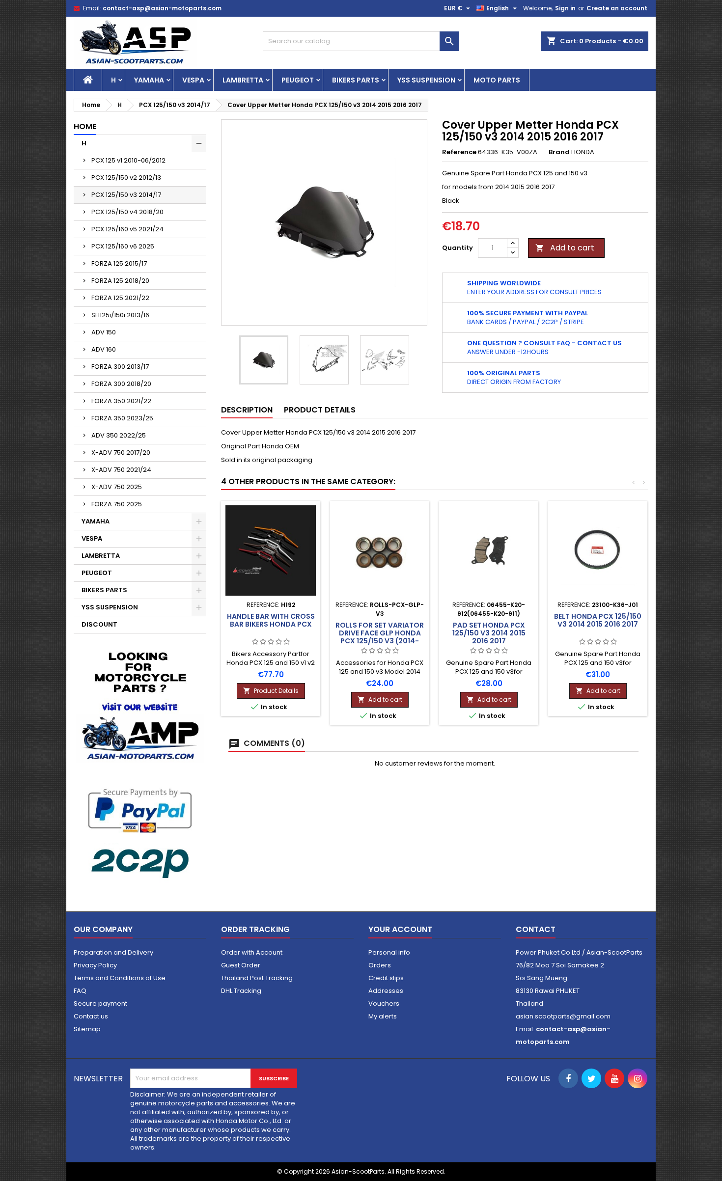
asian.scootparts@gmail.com (563, 1016)
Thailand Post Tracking (257, 978)
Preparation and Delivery (113, 952)
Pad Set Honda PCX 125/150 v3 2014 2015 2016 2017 (489, 633)
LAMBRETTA (242, 80)
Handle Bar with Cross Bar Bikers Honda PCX (271, 620)
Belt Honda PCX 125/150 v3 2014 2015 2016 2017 (597, 620)
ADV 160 (103, 349)
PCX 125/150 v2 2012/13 (126, 177)
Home (85, 126)
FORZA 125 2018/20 (120, 280)
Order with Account (251, 952)
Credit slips (386, 978)
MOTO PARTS (496, 80)
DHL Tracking (241, 990)
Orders (379, 965)
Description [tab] (247, 409)
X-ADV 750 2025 (116, 487)
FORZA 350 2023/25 (122, 418)
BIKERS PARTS (355, 80)
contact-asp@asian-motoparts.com (162, 8)
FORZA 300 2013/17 (120, 366)
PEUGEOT (297, 80)
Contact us (91, 1016)
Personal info (389, 952)
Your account (400, 929)
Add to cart (564, 247)
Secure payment (100, 1003)
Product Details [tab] (320, 409)
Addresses (385, 990)
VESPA (193, 80)
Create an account (616, 8)
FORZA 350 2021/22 (121, 401)
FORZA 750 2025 (116, 504)
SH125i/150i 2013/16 (120, 315)
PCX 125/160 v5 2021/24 (127, 229)
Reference (459, 152)
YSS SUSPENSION (426, 80)
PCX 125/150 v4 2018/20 (127, 212)
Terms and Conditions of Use (120, 978)
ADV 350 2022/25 (118, 435)
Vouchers (383, 1003)
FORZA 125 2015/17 (119, 263)
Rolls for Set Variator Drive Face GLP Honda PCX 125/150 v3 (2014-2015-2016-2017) (379, 637)
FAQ (80, 990)
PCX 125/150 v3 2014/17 (126, 194)
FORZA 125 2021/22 (120, 297)
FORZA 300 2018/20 (121, 383)
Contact (535, 929)
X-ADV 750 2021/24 (121, 469)
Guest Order (240, 965)
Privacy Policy (95, 965)
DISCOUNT (99, 624)
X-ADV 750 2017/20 (120, 452)
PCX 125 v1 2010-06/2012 (128, 160)
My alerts (382, 1016)
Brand (559, 152)
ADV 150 (103, 332)
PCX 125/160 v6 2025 (122, 246)
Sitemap (87, 1029)
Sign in (565, 8)
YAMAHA (149, 80)
